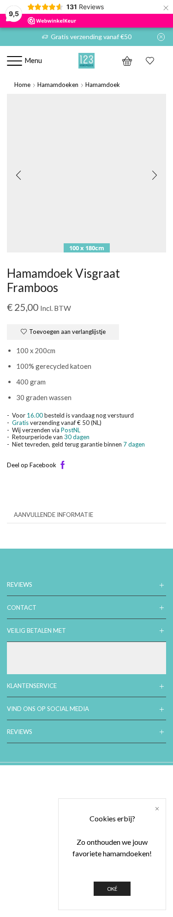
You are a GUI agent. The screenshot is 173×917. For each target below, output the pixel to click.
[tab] (53, 514)
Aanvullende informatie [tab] (53, 514)
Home (22, 84)
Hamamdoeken (57, 84)
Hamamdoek (102, 84)
